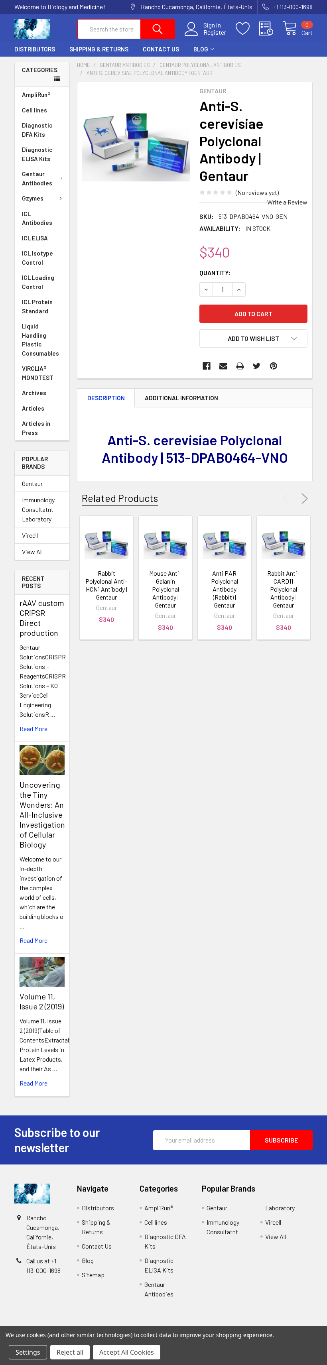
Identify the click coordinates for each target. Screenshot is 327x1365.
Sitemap (93, 1274)
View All (32, 551)
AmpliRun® (36, 94)
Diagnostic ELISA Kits (37, 154)
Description (106, 397)
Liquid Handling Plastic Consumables (40, 340)
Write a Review (287, 202)
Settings (28, 1352)
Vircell (30, 535)
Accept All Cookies (126, 1352)
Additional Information (181, 397)
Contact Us (161, 49)
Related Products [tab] (120, 498)
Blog (200, 49)
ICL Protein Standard (37, 306)
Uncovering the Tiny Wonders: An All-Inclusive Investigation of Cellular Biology (42, 814)
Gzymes (32, 198)
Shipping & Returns (98, 49)
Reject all (70, 1352)
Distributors (34, 49)
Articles (33, 408)
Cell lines (34, 110)
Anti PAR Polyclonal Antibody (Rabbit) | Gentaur (224, 589)
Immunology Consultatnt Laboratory (38, 509)
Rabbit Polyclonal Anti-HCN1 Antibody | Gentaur (106, 585)
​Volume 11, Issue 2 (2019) (42, 1001)
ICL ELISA (35, 238)
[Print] (240, 366)
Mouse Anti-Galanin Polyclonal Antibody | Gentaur (165, 589)
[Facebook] (206, 366)
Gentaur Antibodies (37, 178)
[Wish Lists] (247, 28)
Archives (34, 392)
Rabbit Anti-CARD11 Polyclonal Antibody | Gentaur (283, 589)
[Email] (223, 366)
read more (33, 728)
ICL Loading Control (38, 282)
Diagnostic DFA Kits (37, 130)
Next (303, 498)
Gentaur (32, 483)
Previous (287, 498)
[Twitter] (257, 366)
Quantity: (215, 272)
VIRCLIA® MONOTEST (37, 373)
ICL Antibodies (37, 218)
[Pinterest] (273, 366)
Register (214, 32)
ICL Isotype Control (37, 258)
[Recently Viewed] (271, 28)
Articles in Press (36, 428)
